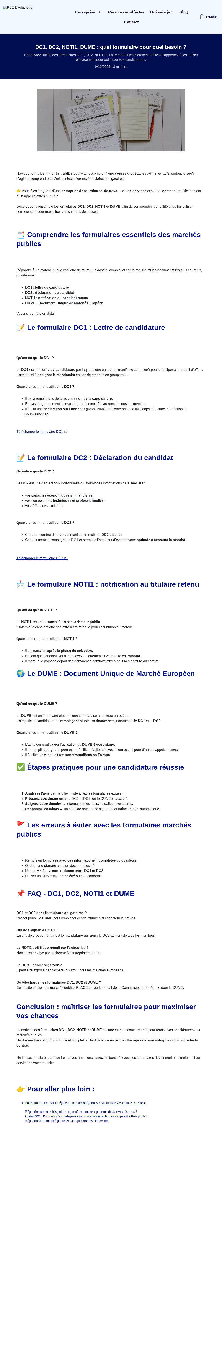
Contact (131, 22)
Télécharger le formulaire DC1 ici (42, 431)
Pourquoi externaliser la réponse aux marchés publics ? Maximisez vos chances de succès (86, 1103)
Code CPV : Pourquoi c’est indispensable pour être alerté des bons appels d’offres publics (86, 1116)
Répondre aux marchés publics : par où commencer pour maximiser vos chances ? (81, 1112)
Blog (183, 12)
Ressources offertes (126, 12)
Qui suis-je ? (161, 12)
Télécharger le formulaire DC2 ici (42, 558)
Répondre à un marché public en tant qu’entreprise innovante (66, 1121)
